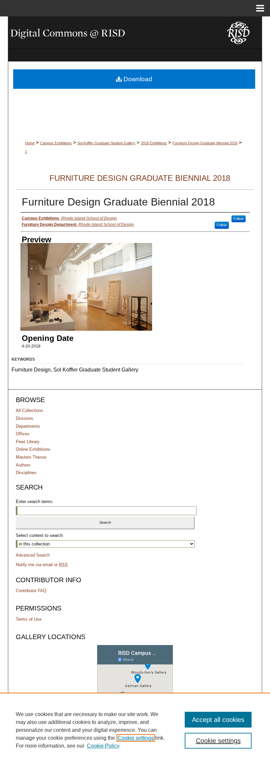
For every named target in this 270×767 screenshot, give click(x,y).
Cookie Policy (103, 746)
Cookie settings (136, 738)
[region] (135, 730)
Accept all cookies (218, 719)
